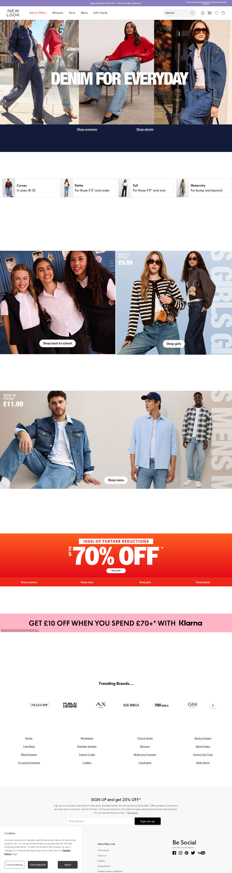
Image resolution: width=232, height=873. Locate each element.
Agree (67, 864)
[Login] (202, 13)
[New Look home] (14, 13)
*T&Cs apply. (225, 2)
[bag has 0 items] (223, 13)
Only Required (38, 864)
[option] (39, 705)
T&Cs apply (132, 812)
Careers (101, 860)
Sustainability (104, 866)
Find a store (103, 850)
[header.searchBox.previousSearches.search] (192, 13)
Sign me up (147, 821)
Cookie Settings (14, 864)
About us (102, 855)
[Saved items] (216, 13)
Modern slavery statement (110, 871)
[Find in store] (209, 13)
